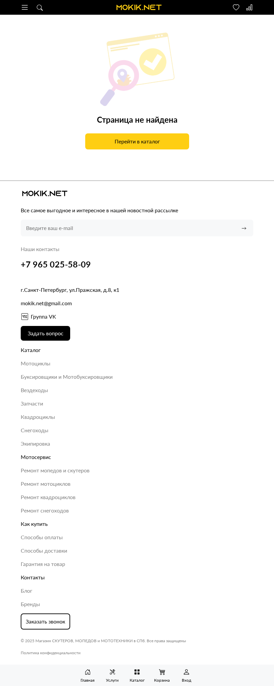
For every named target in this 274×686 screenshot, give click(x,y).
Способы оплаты (42, 537)
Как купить (34, 524)
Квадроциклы (38, 417)
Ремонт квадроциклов (48, 497)
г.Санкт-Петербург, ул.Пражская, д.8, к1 (70, 290)
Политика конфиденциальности (51, 652)
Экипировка (35, 443)
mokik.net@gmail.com (46, 303)
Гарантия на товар (43, 564)
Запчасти (32, 403)
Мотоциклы (35, 363)
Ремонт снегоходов (45, 510)
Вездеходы (34, 390)
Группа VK (43, 316)
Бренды (30, 604)
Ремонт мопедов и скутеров (55, 470)
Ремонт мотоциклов (46, 483)
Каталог (31, 350)
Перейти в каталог (137, 141)
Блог (26, 590)
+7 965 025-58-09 (56, 264)
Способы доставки (44, 550)
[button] (25, 7)
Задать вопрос (45, 333)
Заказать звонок (45, 621)
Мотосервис (36, 457)
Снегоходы (34, 430)
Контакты (33, 577)
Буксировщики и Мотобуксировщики (67, 376)
